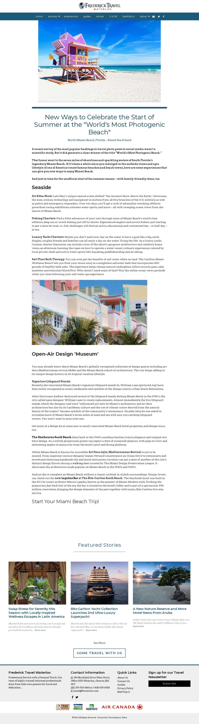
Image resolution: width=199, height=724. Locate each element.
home (39, 16)
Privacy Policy (125, 688)
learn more (40, 629)
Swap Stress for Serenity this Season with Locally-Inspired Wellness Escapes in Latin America (37, 612)
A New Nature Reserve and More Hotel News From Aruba (159, 611)
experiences (71, 16)
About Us (122, 677)
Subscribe (169, 683)
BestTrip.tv (123, 692)
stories (100, 16)
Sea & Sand (124, 140)
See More (99, 642)
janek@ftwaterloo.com (85, 690)
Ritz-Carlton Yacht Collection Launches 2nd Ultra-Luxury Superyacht (94, 612)
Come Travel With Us (99, 653)
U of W (113, 16)
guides (87, 16)
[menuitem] (39, 16)
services (52, 16)
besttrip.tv (128, 16)
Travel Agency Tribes (117, 717)
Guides (121, 684)
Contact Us (123, 681)
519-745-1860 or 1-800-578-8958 (92, 687)
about (143, 16)
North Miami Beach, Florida (86, 140)
